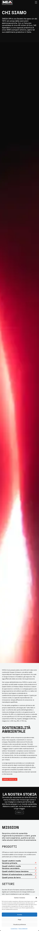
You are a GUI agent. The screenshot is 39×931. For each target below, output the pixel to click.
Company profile (9, 779)
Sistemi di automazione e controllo (17, 874)
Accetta (19, 914)
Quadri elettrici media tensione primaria (11, 862)
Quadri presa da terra (11, 877)
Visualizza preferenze (19, 924)
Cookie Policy (14, 928)
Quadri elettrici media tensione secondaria (11, 867)
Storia (19, 812)
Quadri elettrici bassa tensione (15, 871)
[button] (36, 898)
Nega (19, 919)
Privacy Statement (23, 928)
